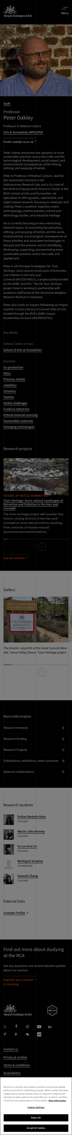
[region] (36, 1106)
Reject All (36, 1117)
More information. (57, 1100)
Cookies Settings (36, 1107)
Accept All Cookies (36, 1128)
